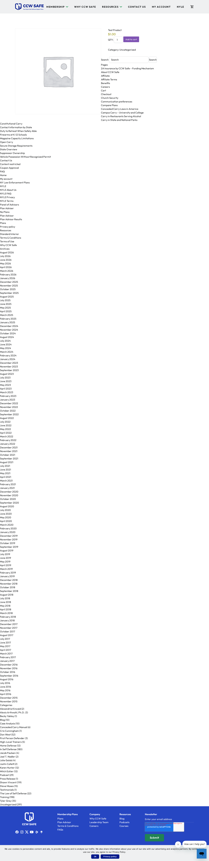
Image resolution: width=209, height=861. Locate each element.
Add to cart (131, 39)
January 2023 (7, 399)
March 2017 (6, 653)
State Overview (8, 149)
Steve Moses (7, 786)
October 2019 (7, 543)
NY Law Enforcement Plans (15, 182)
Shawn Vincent (8, 782)
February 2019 (8, 572)
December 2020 (9, 491)
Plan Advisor (7, 215)
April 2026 (6, 267)
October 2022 (8, 410)
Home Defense (8, 745)
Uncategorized (127, 49)
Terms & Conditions (10, 237)
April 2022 (6, 432)
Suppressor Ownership (12, 153)
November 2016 (8, 668)
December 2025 (9, 281)
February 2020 (8, 528)
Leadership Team (99, 822)
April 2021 (5, 476)
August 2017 (6, 635)
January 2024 (7, 359)
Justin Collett (7, 763)
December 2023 (9, 362)
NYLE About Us (8, 189)
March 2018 (6, 613)
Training (4, 797)
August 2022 (7, 418)
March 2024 (6, 351)
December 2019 (9, 535)
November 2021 (8, 451)
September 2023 (9, 370)
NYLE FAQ (5, 193)
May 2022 (5, 429)
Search (105, 59)
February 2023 (8, 395)
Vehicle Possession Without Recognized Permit (25, 156)
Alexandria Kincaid (10, 708)
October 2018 (7, 587)
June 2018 (5, 602)
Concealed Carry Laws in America (119, 108)
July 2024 (5, 340)
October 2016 (7, 671)
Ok (95, 856)
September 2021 (9, 458)
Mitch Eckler (6, 771)
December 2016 (9, 664)
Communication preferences (116, 101)
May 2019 (5, 561)
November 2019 (8, 539)
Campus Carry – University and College (122, 112)
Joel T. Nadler (7, 756)
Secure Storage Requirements (16, 145)
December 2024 (9, 326)
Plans (3, 222)
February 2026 (8, 274)
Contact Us (137, 6)
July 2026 (5, 256)
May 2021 (5, 473)
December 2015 (9, 697)
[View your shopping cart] (192, 7)
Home (3, 175)
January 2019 (7, 576)
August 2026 (7, 252)
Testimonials (7, 789)
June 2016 (5, 686)
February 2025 (8, 318)
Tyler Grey (5, 800)
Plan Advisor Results (11, 219)
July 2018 (5, 598)
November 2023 (9, 366)
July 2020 (5, 510)
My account (161, 6)
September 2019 (9, 546)
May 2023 (5, 384)
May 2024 (5, 348)
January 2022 (7, 443)
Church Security (109, 97)
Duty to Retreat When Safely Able (18, 130)
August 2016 (6, 679)
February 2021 (8, 484)
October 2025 (8, 289)
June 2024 (6, 344)
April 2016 (5, 694)
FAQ (2, 171)
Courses (123, 825)
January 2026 (7, 278)
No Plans (4, 211)
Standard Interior (9, 234)
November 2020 (9, 495)
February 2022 (8, 440)
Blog (2, 719)
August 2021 (6, 462)
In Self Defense (8, 749)
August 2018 (6, 594)
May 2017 (5, 646)
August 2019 (6, 550)
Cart (103, 90)
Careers (105, 86)
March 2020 (6, 524)
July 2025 (5, 300)
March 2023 (6, 392)
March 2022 (6, 436)
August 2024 (7, 337)
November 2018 (8, 583)
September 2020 (9, 502)
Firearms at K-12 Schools (13, 134)
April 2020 (6, 521)
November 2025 (9, 285)
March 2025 (6, 314)
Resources (110, 6)
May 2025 (5, 307)
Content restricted (10, 164)
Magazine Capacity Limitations (17, 138)
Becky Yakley (7, 716)
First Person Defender (12, 738)
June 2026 (5, 259)
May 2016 (5, 690)
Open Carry (6, 142)
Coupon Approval (9, 167)
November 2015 (8, 701)
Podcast (4, 775)
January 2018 (7, 620)
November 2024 (9, 329)
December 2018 (9, 579)
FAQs (60, 829)
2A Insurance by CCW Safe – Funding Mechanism (127, 68)
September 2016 (9, 675)
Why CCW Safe (85, 6)
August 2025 (7, 296)
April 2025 (6, 311)
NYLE (180, 6)
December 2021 (9, 447)
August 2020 (7, 506)
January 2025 (7, 322)
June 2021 (5, 469)
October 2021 (7, 454)
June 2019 (5, 557)
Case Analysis (7, 723)
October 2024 (8, 333)
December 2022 (9, 403)
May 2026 (5, 263)
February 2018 (8, 616)
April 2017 (5, 649)
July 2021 (5, 465)
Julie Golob (6, 760)
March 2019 (6, 568)
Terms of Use (7, 241)
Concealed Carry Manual (13, 727)
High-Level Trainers (11, 741)
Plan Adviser (7, 208)
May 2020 (5, 517)
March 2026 (6, 270)
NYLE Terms (6, 200)
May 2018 (5, 605)
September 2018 (9, 591)
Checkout (106, 94)
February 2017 (8, 657)
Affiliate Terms (109, 79)
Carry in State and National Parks (119, 119)
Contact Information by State (16, 127)
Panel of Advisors (9, 204)
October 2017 (7, 631)
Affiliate (105, 75)
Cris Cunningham (9, 730)
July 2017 (5, 638)
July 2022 (5, 421)
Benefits (105, 83)
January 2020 (7, 532)
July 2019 (5, 554)
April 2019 (5, 565)
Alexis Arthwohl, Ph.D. (12, 712)
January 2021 (7, 487)
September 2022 (9, 414)
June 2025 (5, 303)
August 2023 (7, 373)
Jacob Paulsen (8, 752)
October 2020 (8, 498)
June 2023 (5, 381)
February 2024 (8, 355)
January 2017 (7, 660)
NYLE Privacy (7, 197)
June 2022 (5, 425)
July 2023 (5, 377)
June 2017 (5, 642)
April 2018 (5, 609)
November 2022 (9, 406)
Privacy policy (7, 226)
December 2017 (8, 624)
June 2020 (6, 513)
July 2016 (5, 683)
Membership (55, 6)
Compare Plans (109, 105)
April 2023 (6, 388)
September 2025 (9, 292)
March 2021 (6, 480)
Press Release (7, 778)
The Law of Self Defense (13, 793)
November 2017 (8, 627)
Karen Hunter (7, 767)
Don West (5, 734)
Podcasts (124, 822)
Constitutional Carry (11, 123)
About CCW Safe (110, 72)
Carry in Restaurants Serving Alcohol (121, 116)
